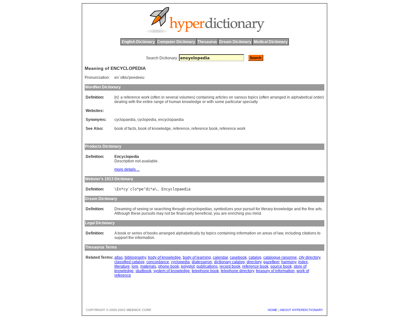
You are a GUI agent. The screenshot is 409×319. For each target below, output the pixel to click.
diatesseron (202, 262)
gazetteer (271, 262)
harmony (288, 262)
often (156, 97)
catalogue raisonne (280, 257)
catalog (255, 257)
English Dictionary (138, 42)
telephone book (205, 271)
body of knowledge (164, 257)
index (303, 262)
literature (122, 266)
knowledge (191, 102)
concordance (157, 262)
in (163, 97)
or (204, 102)
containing (205, 97)
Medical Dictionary (271, 42)
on (231, 97)
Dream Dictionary (235, 42)
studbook (143, 271)
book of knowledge (154, 128)
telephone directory (237, 271)
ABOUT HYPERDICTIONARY (301, 310)
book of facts (125, 128)
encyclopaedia (171, 119)
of (166, 102)
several (172, 97)
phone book (168, 266)
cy (125, 189)
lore (135, 266)
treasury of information (275, 271)
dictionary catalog (229, 262)
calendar (220, 257)
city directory (309, 257)
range (159, 102)
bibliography (135, 257)
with (131, 102)
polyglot (188, 266)
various (240, 97)
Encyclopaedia (175, 189)
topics (253, 97)
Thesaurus (207, 42)
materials (148, 266)
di (148, 189)
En (119, 189)
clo (133, 189)
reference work (232, 128)
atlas (118, 257)
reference (132, 97)
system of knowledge (171, 271)
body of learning (197, 257)
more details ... (127, 169)
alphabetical (302, 97)
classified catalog (129, 262)
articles (221, 97)
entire (148, 102)
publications (207, 266)
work (145, 97)
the (139, 102)
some (219, 102)
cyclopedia (146, 119)
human (175, 102)
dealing (120, 102)
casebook (238, 257)
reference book (204, 128)
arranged (278, 97)
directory (254, 262)
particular (233, 102)
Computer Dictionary (176, 42)
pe (141, 189)
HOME (272, 310)
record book (230, 266)
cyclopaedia (124, 119)
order (318, 97)
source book (281, 266)
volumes (186, 97)
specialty (250, 102)
